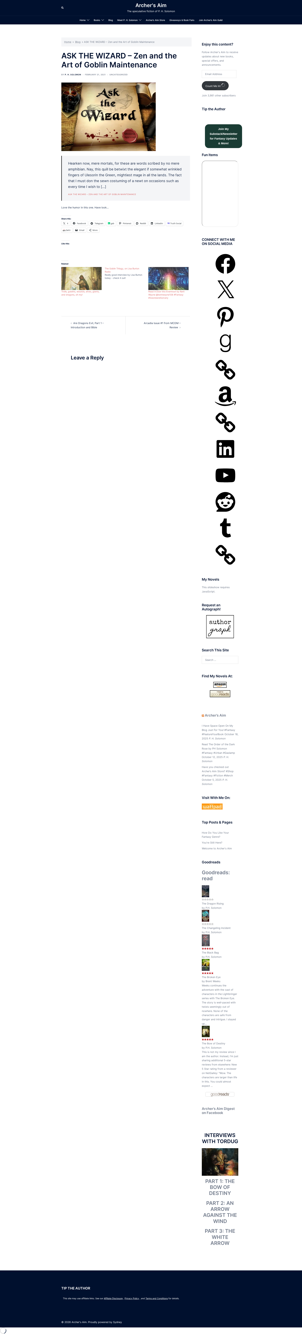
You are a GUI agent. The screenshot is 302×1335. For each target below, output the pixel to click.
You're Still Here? (212, 842)
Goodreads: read (216, 875)
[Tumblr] (225, 539)
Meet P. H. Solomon (127, 20)
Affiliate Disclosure (113, 1298)
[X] (225, 301)
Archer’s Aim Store (155, 20)
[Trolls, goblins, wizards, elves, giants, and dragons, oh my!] (81, 278)
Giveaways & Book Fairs (181, 20)
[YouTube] (225, 486)
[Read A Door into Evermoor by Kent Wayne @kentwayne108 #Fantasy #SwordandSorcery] (168, 278)
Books (97, 20)
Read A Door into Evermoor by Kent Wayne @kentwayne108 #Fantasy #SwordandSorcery (166, 294)
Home (83, 20)
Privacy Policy (132, 1298)
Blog (110, 20)
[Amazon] (225, 407)
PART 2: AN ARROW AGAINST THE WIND (220, 1212)
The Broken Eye (211, 977)
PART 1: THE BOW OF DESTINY (220, 1187)
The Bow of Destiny (213, 1043)
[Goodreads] (225, 354)
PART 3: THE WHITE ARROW (220, 1237)
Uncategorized (118, 74)
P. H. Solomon (73, 74)
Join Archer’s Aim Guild (211, 20)
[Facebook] (225, 274)
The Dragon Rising (213, 903)
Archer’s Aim (215, 715)
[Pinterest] (225, 327)
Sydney (117, 1322)
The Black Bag (210, 952)
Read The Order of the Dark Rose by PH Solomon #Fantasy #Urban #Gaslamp (218, 748)
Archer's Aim (151, 5)
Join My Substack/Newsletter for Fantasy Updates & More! (223, 136)
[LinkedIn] (225, 459)
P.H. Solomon (213, 907)
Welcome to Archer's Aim (217, 848)
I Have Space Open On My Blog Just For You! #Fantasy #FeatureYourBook (218, 730)
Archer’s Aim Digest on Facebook (218, 1111)
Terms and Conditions (156, 1298)
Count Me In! (213, 86)
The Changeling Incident (216, 928)
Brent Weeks (213, 981)
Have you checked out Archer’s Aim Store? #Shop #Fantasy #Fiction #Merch (218, 771)
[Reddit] (225, 512)
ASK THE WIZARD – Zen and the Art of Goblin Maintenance (102, 194)
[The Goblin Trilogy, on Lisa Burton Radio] (126, 273)
